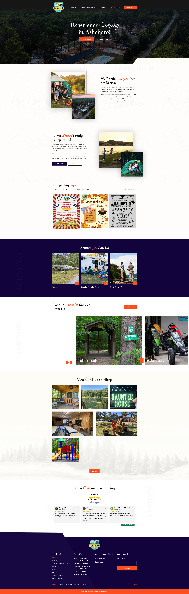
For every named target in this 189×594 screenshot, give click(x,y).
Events (77, 7)
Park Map (99, 562)
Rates (72, 7)
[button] (67, 362)
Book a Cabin (91, 7)
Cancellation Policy (58, 578)
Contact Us (104, 7)
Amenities (83, 7)
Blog (53, 569)
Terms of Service (57, 575)
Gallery (98, 7)
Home (54, 557)
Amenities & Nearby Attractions (62, 563)
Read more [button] (85, 520)
